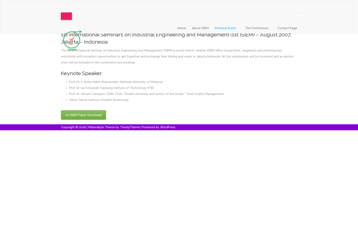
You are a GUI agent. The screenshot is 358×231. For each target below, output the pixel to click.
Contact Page (287, 28)
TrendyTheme (130, 127)
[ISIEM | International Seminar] (72, 40)
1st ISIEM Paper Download (83, 115)
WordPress (167, 127)
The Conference (257, 28)
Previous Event (226, 28)
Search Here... (302, 12)
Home (181, 28)
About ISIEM (200, 28)
